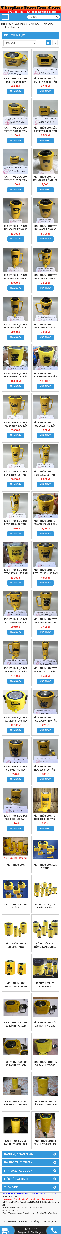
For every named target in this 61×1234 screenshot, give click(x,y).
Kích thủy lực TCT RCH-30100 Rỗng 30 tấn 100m (15, 278)
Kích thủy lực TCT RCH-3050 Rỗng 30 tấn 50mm (45, 278)
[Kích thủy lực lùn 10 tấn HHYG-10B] (15, 1007)
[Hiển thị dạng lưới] (48, 42)
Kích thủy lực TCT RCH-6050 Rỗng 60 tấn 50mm (45, 229)
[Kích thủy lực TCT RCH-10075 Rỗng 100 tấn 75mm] (45, 161)
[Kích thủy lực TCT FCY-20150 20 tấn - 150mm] (45, 456)
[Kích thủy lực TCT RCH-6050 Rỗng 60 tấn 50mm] (45, 210)
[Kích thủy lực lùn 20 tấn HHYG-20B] (45, 1007)
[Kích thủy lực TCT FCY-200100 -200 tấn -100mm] (45, 505)
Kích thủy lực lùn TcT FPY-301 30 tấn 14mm (15, 131)
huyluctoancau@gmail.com (22, 1213)
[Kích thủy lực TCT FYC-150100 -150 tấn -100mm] (15, 554)
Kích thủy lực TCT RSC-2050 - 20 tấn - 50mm (15, 819)
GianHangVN (37, 1232)
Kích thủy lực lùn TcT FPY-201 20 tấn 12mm (45, 131)
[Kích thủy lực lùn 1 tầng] (45, 849)
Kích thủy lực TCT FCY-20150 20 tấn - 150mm (45, 474)
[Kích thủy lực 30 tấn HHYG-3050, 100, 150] (15, 1125)
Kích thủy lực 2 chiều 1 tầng (16, 945)
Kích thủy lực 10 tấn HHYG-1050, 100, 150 (15, 1104)
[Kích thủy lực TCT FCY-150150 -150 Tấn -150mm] (45, 358)
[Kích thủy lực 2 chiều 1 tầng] (15, 928)
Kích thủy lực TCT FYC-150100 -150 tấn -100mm (16, 573)
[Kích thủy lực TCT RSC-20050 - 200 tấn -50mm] (15, 702)
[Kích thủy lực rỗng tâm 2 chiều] (15, 967)
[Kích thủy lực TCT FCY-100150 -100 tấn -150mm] (15, 407)
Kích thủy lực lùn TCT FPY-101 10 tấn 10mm (15, 180)
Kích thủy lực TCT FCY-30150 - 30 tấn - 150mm (15, 474)
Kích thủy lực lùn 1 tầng (45, 866)
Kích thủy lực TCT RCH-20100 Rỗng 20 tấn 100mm (15, 327)
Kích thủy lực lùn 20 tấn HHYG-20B (45, 1024)
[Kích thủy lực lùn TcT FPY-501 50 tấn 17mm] (45, 63)
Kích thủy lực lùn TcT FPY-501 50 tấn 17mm (45, 81)
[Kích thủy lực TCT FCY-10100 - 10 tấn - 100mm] (45, 653)
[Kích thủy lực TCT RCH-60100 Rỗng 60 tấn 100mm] (15, 210)
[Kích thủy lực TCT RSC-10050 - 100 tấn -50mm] (45, 702)
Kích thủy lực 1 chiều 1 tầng (45, 906)
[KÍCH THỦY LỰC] (15, 849)
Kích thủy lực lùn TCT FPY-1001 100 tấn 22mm (15, 81)
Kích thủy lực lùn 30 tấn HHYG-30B (15, 1064)
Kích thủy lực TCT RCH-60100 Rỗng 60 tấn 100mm (15, 229)
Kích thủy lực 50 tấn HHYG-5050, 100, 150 (45, 1144)
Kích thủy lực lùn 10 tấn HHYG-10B (15, 1024)
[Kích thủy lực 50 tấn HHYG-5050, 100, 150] (45, 1125)
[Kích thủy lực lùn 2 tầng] (15, 889)
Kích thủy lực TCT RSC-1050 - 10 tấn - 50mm (45, 819)
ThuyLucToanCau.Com (47, 1213)
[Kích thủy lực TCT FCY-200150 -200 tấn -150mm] (15, 358)
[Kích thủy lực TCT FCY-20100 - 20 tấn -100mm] (15, 653)
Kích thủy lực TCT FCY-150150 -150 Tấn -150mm (45, 376)
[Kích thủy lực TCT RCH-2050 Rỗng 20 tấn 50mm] (45, 309)
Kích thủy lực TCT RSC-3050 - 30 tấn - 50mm (45, 769)
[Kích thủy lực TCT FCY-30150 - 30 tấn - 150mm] (15, 456)
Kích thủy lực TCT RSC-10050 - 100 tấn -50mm (45, 720)
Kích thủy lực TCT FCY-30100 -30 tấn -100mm (45, 622)
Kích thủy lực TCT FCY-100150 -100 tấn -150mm (15, 425)
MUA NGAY (15, 91)
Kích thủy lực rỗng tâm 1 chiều (45, 945)
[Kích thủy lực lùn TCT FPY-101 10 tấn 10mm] (15, 161)
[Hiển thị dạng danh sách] (55, 42)
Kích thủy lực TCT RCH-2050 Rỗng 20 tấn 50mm (45, 327)
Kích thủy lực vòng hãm (45, 985)
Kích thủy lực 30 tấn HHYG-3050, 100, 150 (15, 1144)
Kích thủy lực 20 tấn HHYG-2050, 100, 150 (45, 1104)
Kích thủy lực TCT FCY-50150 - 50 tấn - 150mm (45, 425)
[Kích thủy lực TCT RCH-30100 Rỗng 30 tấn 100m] (15, 260)
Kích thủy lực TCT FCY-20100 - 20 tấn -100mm (15, 671)
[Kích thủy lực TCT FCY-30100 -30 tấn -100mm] (45, 603)
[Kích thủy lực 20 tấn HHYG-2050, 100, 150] (45, 1086)
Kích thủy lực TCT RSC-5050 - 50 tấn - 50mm (15, 769)
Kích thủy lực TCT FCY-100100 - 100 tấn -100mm (45, 573)
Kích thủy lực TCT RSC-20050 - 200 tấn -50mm (15, 720)
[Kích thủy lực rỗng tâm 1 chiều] (45, 928)
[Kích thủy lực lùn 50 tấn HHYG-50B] (45, 1046)
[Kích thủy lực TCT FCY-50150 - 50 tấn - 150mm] (45, 407)
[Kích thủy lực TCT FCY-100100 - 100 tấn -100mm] (45, 554)
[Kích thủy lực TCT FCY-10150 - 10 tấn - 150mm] (15, 505)
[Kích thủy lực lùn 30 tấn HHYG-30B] (15, 1046)
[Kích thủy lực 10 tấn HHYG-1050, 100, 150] (15, 1086)
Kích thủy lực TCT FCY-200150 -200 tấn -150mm (15, 376)
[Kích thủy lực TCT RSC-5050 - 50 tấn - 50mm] (15, 751)
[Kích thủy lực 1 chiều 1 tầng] (45, 889)
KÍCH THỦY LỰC (16, 865)
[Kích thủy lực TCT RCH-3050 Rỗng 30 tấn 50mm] (45, 260)
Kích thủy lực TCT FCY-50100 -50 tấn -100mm (15, 622)
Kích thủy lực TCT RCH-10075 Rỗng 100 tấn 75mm (45, 180)
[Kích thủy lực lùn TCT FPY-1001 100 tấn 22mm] (15, 63)
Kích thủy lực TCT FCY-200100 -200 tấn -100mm (45, 524)
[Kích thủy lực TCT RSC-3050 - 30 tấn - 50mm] (45, 751)
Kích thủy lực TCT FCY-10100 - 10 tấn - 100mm (45, 671)
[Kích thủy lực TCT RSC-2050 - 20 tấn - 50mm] (15, 800)
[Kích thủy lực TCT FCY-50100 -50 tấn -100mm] (15, 603)
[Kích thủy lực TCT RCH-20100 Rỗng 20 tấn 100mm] (15, 309)
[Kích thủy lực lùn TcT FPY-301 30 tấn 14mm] (15, 112)
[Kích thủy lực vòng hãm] (45, 967)
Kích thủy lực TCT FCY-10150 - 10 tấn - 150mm (15, 524)
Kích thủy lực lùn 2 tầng (15, 906)
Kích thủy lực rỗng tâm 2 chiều (16, 985)
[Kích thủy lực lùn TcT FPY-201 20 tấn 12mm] (45, 112)
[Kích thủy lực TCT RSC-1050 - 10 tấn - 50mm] (45, 800)
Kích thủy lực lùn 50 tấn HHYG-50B (45, 1064)
